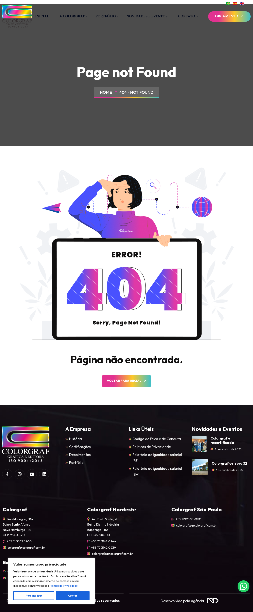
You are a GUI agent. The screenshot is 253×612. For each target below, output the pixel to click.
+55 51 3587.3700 (19, 541)
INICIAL (42, 16)
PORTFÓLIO (105, 16)
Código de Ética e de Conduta (156, 439)
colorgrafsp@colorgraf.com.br (196, 525)
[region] (51, 581)
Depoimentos (80, 454)
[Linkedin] (44, 474)
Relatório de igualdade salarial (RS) (157, 457)
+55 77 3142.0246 (103, 541)
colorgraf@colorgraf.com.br (26, 547)
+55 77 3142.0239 (103, 547)
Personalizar (33, 595)
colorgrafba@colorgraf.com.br (112, 554)
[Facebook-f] (7, 474)
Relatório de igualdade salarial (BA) (157, 471)
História (75, 439)
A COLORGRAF (72, 16)
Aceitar (72, 595)
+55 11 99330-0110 (188, 519)
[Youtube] (32, 474)
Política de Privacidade (64, 585)
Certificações (80, 446)
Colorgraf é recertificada (222, 440)
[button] (243, 586)
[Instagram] (20, 474)
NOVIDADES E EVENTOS (146, 16)
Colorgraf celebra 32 (229, 463)
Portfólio (76, 462)
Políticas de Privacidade (151, 446)
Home (106, 92)
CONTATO (186, 16)
